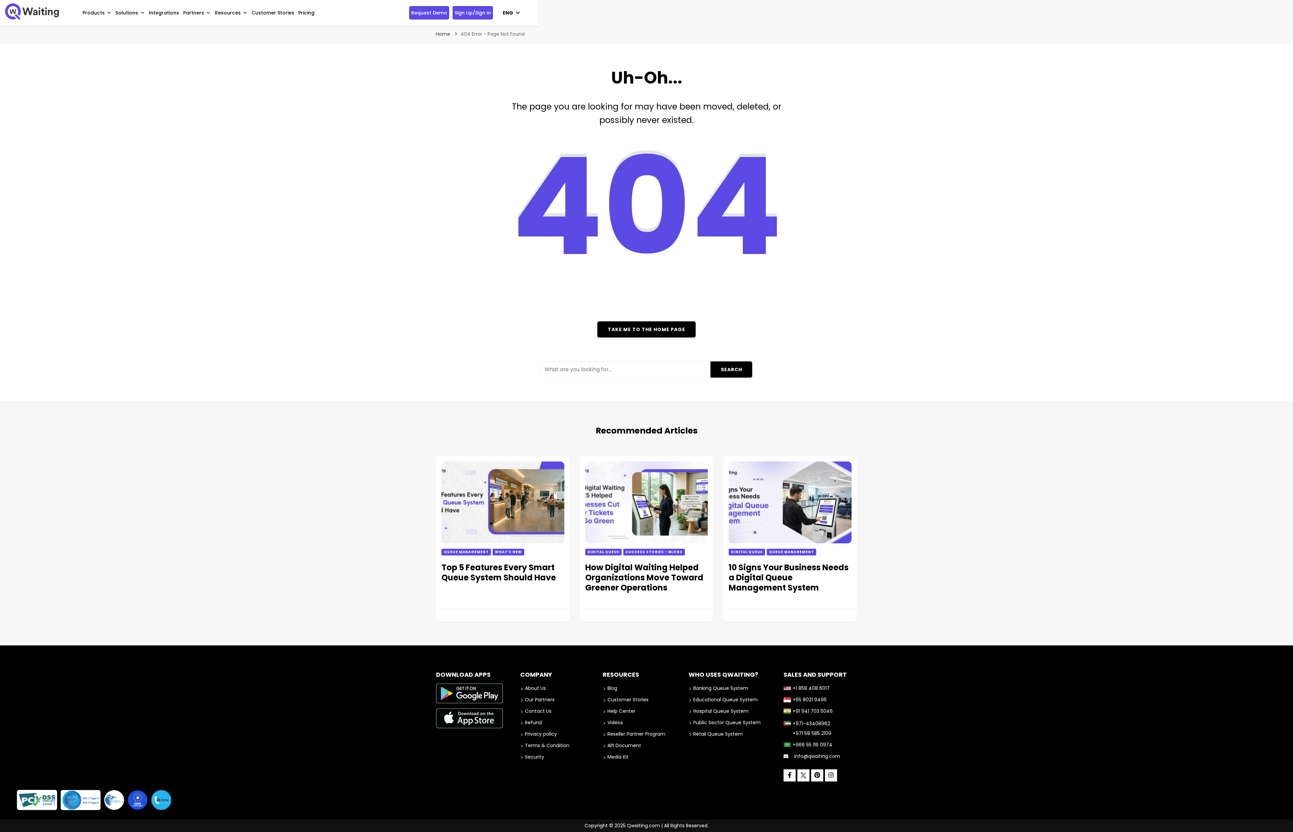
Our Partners (540, 699)
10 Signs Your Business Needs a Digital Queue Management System (789, 577)
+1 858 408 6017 (811, 688)
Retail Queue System (718, 734)
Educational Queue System (725, 699)
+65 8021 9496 (810, 699)
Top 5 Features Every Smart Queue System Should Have (498, 572)
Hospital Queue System (721, 711)
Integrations (164, 12)
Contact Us (538, 711)
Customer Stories (273, 12)
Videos (615, 722)
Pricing (306, 12)
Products (93, 12)
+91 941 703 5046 (813, 711)
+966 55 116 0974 (812, 744)
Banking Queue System (720, 688)
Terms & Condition (547, 745)
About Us (535, 688)
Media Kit (618, 757)
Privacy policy (541, 734)
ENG (508, 12)
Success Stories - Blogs (654, 551)
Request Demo (429, 12)
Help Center (621, 711)
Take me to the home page (646, 329)
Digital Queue (603, 551)
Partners (193, 12)
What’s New (508, 551)
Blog (612, 688)
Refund (533, 722)
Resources (228, 12)
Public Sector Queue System (727, 722)
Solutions (126, 12)
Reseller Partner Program (636, 734)
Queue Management (466, 551)
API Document (624, 745)
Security (534, 757)
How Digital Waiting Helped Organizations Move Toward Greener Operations (644, 577)
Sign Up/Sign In (473, 12)
